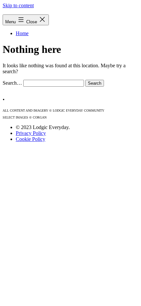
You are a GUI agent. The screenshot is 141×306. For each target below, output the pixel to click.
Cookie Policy (30, 139)
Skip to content (18, 5)
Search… (12, 83)
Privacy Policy (31, 133)
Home (22, 33)
